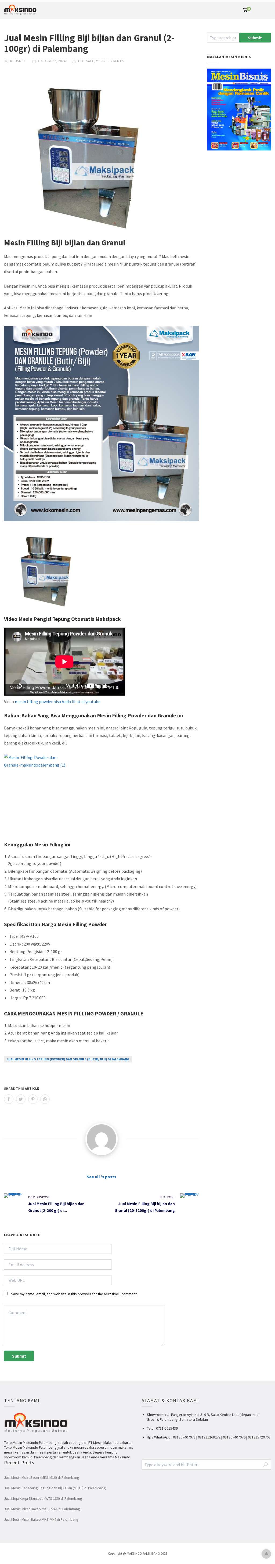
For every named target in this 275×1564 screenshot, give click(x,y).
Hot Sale (86, 61)
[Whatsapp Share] (45, 1099)
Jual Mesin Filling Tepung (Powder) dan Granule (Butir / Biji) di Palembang (68, 1059)
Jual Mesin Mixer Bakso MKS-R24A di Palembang (42, 1508)
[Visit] (101, 1139)
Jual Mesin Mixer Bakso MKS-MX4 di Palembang (41, 1519)
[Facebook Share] (8, 1099)
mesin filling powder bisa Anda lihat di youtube (57, 701)
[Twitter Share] (21, 1099)
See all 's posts (101, 1176)
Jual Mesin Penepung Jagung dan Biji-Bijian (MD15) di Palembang (55, 1488)
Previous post (39, 1197)
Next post (167, 1197)
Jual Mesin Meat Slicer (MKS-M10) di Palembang (41, 1477)
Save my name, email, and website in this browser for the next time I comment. (74, 1293)
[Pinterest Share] (33, 1099)
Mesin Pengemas (110, 61)
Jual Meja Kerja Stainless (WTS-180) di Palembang (43, 1498)
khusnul (17, 61)
